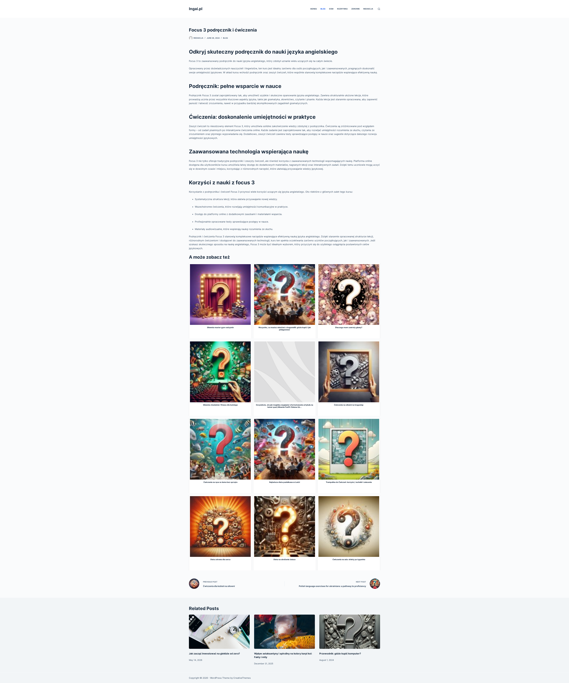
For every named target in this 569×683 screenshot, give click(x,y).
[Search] (379, 9)
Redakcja (368, 9)
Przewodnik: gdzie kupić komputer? (340, 653)
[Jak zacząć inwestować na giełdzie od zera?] (219, 632)
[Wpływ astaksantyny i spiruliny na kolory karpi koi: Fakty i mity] (284, 632)
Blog (323, 9)
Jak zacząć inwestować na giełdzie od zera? (214, 653)
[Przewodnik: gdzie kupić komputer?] (349, 632)
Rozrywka (342, 9)
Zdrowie (355, 9)
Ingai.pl (195, 9)
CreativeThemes (242, 677)
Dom (331, 9)
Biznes (313, 9)
